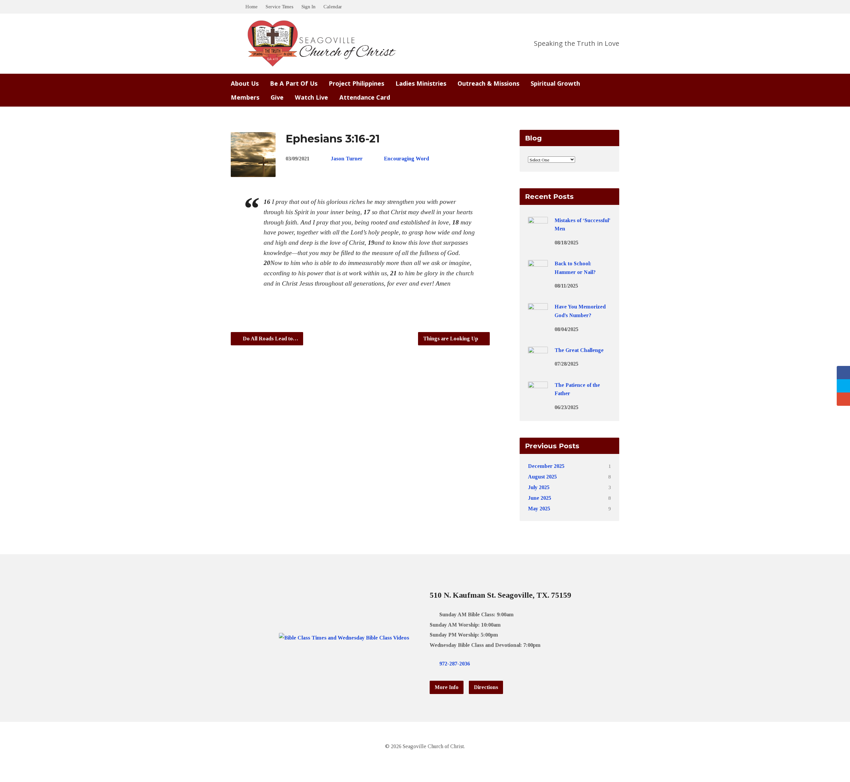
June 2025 (539, 498)
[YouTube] (504, 663)
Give (277, 97)
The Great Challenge (579, 350)
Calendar (332, 6)
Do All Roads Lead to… (269, 338)
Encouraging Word (406, 158)
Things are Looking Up (451, 338)
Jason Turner (347, 158)
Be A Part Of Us (293, 83)
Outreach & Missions (488, 83)
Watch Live (311, 97)
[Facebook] (493, 663)
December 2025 (546, 466)
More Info (447, 687)
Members (245, 97)
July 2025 (539, 487)
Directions (486, 687)
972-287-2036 (454, 663)
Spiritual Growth (555, 83)
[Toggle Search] (233, 7)
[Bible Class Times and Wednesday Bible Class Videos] (344, 638)
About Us (245, 83)
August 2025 (542, 476)
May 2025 (539, 508)
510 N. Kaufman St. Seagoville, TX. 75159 (500, 595)
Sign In (308, 6)
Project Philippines (356, 83)
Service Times (280, 6)
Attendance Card (364, 97)
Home (251, 6)
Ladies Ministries (420, 83)
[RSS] (515, 663)
